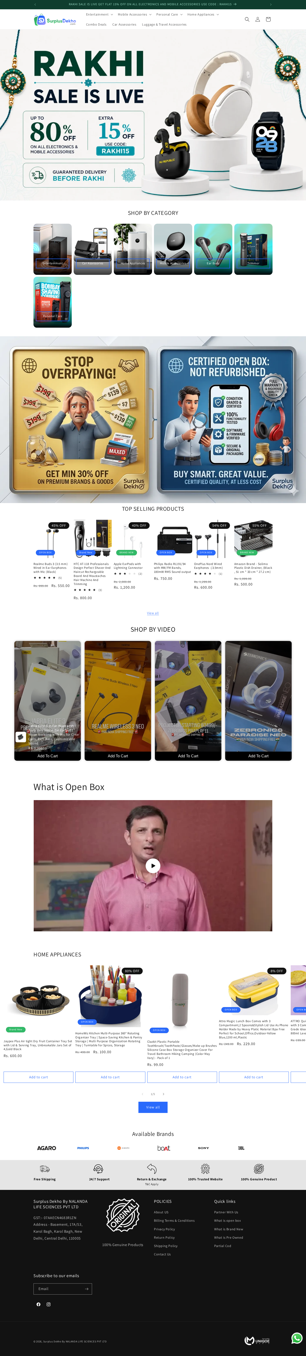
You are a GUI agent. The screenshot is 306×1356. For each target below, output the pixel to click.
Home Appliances (133, 263)
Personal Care (52, 316)
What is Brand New (228, 1229)
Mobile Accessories (173, 263)
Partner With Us (226, 1212)
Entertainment (53, 263)
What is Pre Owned (228, 1237)
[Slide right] (163, 1094)
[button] (99, 14)
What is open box (227, 1221)
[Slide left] (142, 1094)
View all (153, 613)
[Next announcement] (271, 4)
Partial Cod (222, 1246)
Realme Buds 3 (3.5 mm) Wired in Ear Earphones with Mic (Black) (50, 568)
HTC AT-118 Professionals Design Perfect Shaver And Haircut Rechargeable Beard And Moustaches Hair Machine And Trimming (92, 574)
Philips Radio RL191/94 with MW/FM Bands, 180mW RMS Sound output (172, 568)
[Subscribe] (86, 1289)
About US (161, 1212)
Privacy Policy (164, 1229)
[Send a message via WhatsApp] (297, 1338)
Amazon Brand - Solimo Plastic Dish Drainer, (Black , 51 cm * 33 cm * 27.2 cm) (253, 568)
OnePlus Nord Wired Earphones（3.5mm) (208, 566)
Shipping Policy (166, 1246)
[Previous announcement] (35, 4)
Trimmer (253, 263)
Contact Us (162, 1254)
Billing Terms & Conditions (174, 1221)
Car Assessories (92, 263)
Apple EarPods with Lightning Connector (128, 566)
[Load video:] (153, 865)
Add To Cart (48, 756)
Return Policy (164, 1237)
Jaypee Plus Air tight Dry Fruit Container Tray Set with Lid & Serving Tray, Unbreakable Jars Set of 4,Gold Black (38, 1045)
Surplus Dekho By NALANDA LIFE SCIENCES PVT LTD (75, 1341)
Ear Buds (213, 263)
